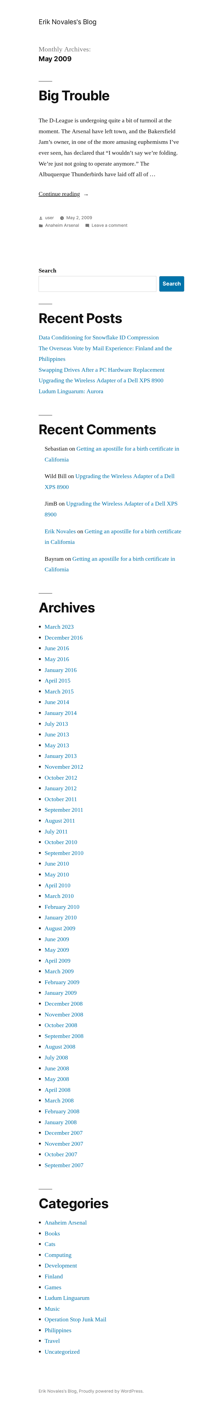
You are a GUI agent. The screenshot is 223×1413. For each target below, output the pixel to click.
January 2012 (61, 788)
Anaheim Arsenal (62, 225)
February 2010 (62, 907)
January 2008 (61, 1122)
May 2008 (57, 1079)
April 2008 (57, 1090)
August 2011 (60, 821)
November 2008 (64, 1014)
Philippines (58, 1330)
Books (52, 1233)
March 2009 (59, 971)
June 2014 (57, 702)
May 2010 (57, 874)
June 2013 (57, 734)
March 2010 (59, 896)
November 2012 (64, 767)
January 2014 (61, 713)
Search (47, 270)
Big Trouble (74, 95)
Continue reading (64, 194)
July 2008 (56, 1057)
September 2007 (64, 1165)
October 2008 (61, 1025)
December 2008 (64, 1004)
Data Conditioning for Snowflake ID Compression (99, 337)
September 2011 (64, 810)
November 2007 (64, 1144)
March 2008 (59, 1100)
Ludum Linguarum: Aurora (71, 391)
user (49, 217)
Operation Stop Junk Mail (75, 1319)
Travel (52, 1341)
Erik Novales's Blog (68, 22)
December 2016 (64, 638)
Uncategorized (62, 1352)
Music (52, 1309)
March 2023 (59, 627)
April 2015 (57, 680)
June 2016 (57, 648)
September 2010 (64, 853)
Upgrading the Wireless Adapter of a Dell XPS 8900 (101, 380)
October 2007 (61, 1154)
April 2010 (57, 885)
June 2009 (57, 939)
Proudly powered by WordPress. (111, 1391)
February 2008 (62, 1111)
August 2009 (60, 928)
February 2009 (62, 982)
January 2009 (61, 993)
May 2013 (57, 745)
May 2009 (57, 950)
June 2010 (57, 863)
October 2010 (61, 842)
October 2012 (61, 778)
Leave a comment (110, 225)
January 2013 (61, 756)
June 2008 (57, 1068)
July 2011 (56, 831)
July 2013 (56, 724)
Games (53, 1287)
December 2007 (64, 1133)
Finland (54, 1276)
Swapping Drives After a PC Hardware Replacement (102, 370)
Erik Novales (60, 531)
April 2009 (57, 961)
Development (61, 1265)
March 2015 (59, 691)
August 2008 (60, 1047)
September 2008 (64, 1036)
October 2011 (61, 799)
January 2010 (61, 917)
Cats (50, 1244)
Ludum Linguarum (67, 1298)
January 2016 (61, 670)
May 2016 (57, 659)
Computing (58, 1255)
